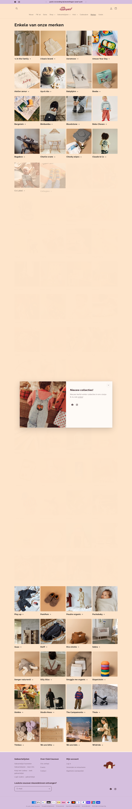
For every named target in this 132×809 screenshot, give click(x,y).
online (80, 397)
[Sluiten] (108, 385)
